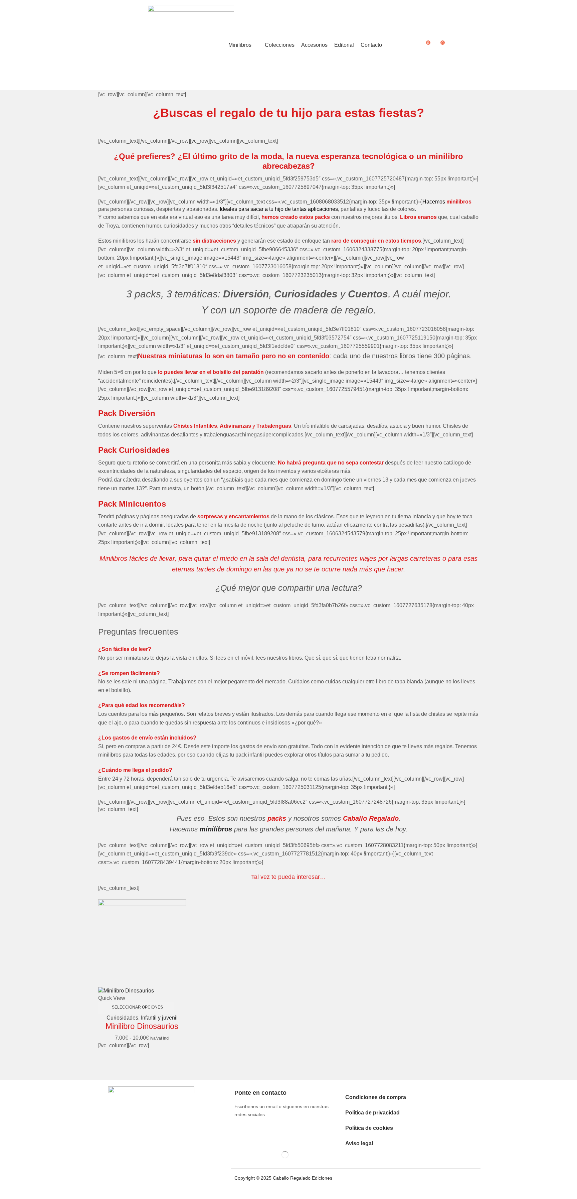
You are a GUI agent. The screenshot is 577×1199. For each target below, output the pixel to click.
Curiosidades (122, 1018)
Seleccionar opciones (137, 1007)
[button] (426, 45)
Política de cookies (369, 1128)
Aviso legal (359, 1143)
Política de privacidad (372, 1112)
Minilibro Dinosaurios (142, 1026)
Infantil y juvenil (159, 1018)
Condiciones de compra (375, 1097)
